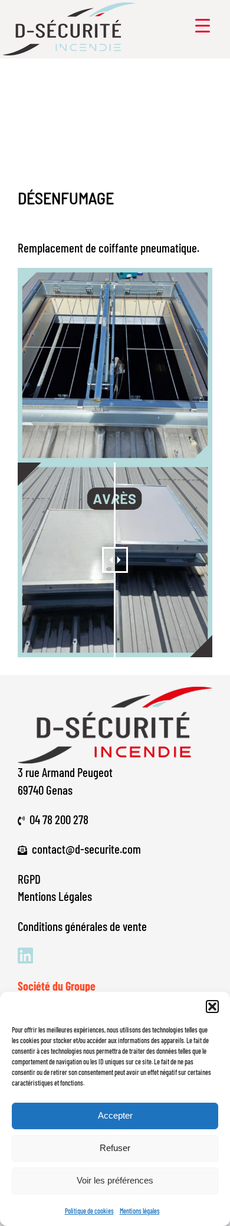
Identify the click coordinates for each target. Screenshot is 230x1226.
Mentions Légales (55, 896)
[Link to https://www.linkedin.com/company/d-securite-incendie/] (110, 956)
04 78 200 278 (58, 819)
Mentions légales (140, 1211)
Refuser (115, 1148)
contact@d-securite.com (86, 848)
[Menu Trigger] (202, 25)
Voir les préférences (115, 1180)
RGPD (29, 878)
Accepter (115, 1115)
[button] (212, 1006)
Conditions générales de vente (82, 926)
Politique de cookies (89, 1211)
